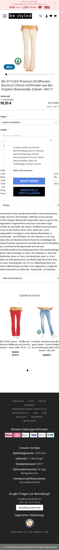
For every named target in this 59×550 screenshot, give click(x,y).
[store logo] (20, 16)
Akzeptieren (29, 181)
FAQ (44, 413)
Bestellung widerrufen (29, 507)
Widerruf (37, 417)
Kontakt (21, 417)
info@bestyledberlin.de (29, 498)
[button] (5, 74)
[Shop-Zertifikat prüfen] (29, 526)
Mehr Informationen (22, 170)
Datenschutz (20, 413)
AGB (35, 413)
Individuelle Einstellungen (29, 191)
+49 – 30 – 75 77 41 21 (29, 502)
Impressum (29, 421)
